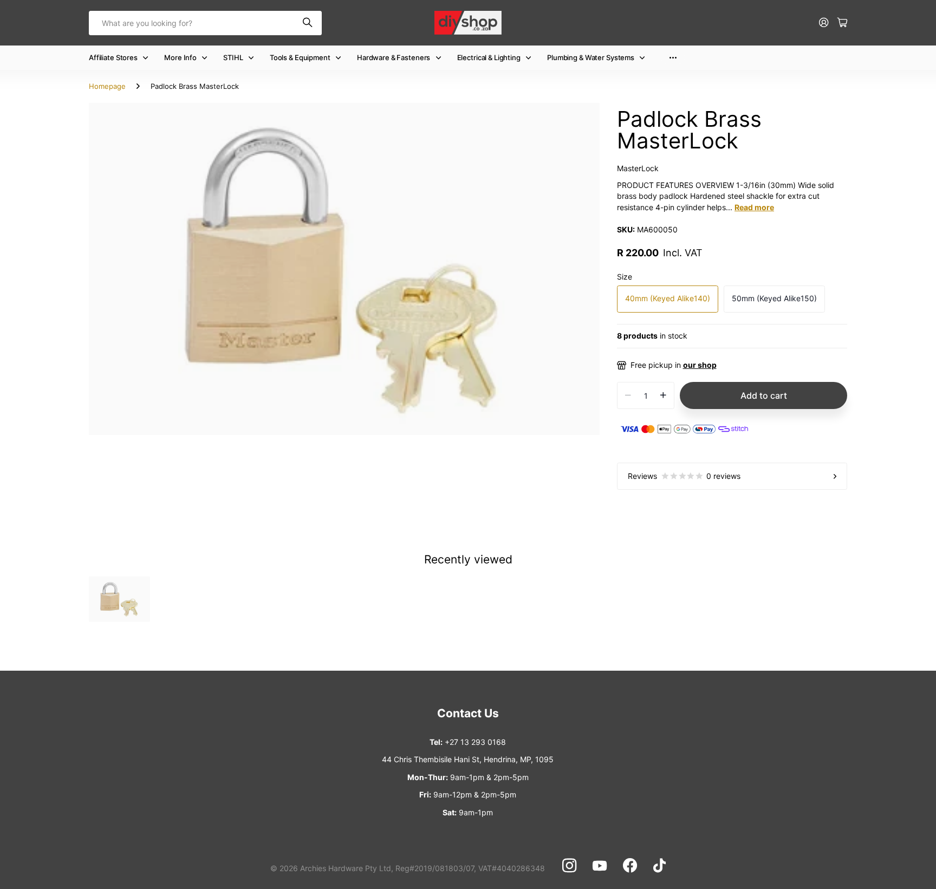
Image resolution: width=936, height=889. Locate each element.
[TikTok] (659, 866)
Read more (754, 207)
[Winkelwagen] (842, 23)
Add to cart (763, 395)
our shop (700, 364)
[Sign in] (824, 23)
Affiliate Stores (113, 57)
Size (624, 276)
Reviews (684, 476)
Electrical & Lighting (489, 57)
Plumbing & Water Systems (590, 57)
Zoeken (308, 23)
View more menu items (673, 58)
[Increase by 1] (663, 395)
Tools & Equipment (300, 57)
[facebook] (630, 866)
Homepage (107, 86)
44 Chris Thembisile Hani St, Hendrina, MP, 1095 (468, 759)
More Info (180, 57)
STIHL (233, 57)
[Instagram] (569, 866)
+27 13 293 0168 (475, 742)
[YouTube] (600, 866)
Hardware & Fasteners (393, 57)
